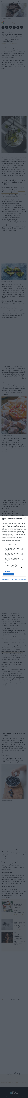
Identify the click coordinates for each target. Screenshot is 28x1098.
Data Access (14, 579)
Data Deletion (5, 579)
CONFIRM (8, 574)
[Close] (25, 518)
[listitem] (14, 545)
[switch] (22, 549)
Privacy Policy (22, 579)
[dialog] (14, 549)
